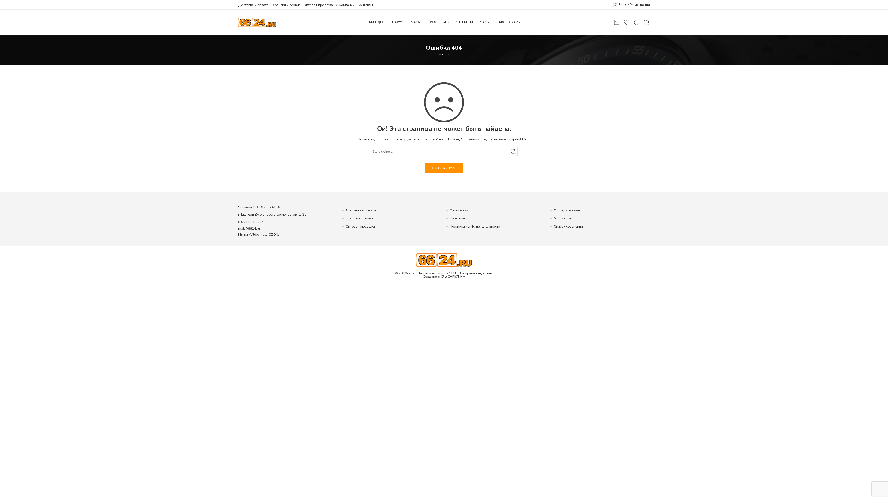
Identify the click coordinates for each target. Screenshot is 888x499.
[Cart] (617, 22)
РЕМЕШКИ (438, 22)
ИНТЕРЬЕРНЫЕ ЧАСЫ (472, 22)
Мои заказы (563, 218)
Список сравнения (568, 226)
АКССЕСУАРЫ (510, 22)
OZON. (274, 234)
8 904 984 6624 (251, 221)
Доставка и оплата (253, 5)
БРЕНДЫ (376, 22)
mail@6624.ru (249, 228)
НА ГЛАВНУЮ (444, 168)
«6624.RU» (449, 273)
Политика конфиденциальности (475, 226)
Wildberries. (258, 234)
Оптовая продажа (318, 5)
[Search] (646, 22)
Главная (444, 54)
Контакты (365, 5)
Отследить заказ (567, 210)
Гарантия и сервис (286, 5)
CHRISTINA (456, 276)
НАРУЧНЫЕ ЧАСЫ (406, 22)
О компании (345, 5)
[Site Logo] (444, 260)
